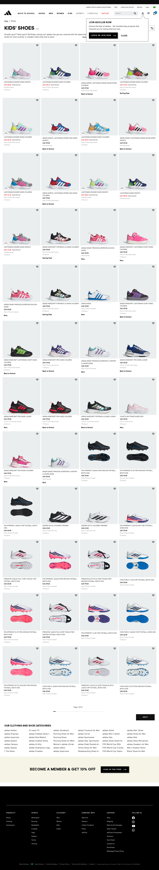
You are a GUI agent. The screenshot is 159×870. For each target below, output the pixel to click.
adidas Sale (107, 737)
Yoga (33, 832)
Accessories (10, 825)
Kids (6, 21)
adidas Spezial (10, 748)
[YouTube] (133, 826)
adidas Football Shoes (38, 741)
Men (58, 818)
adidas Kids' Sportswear (88, 741)
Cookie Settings (51, 864)
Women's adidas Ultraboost (64, 744)
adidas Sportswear (86, 737)
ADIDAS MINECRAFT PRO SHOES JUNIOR (133, 360)
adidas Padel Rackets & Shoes (89, 744)
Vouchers (110, 836)
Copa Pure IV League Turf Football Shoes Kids (138, 632)
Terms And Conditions (79, 864)
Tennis (33, 840)
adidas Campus (11, 744)
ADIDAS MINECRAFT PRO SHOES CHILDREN (57, 360)
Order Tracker (111, 829)
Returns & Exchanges (114, 825)
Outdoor (34, 836)
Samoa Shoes (86, 303)
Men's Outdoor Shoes (136, 748)
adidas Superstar (11, 737)
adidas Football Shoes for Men (40, 734)
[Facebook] (133, 818)
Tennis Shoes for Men (87, 748)
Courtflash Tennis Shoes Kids (131, 416)
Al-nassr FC (34, 731)
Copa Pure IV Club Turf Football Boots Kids (137, 580)
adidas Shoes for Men (136, 734)
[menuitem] (26, 13)
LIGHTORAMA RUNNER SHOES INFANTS (17, 82)
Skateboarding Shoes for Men (89, 751)
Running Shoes (60, 737)
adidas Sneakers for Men (138, 744)
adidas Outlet (108, 731)
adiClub (84, 832)
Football (34, 829)
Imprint (92, 864)
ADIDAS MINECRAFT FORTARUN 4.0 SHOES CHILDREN (60, 247)
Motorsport (35, 818)
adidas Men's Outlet (111, 734)
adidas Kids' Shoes (135, 731)
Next (145, 717)
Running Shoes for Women (64, 741)
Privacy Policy (64, 864)
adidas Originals (11, 734)
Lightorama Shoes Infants (130, 193)
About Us (85, 818)
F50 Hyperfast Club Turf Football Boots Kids (99, 633)
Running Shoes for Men (63, 734)
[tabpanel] (79, 384)
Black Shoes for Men (136, 751)
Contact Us (110, 844)
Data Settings (24, 864)
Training (34, 844)
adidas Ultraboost (61, 731)
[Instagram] (133, 822)
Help (108, 818)
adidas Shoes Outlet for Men (113, 741)
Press (84, 829)
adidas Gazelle (10, 741)
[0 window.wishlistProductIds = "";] (148, 13)
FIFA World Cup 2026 (111, 744)
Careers (84, 821)
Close (124, 35)
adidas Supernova (61, 751)
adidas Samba (10, 731)
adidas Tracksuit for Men (89, 731)
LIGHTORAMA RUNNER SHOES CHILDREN (56, 82)
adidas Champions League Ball (40, 748)
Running (34, 821)
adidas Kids (132, 737)
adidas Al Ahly (35, 744)
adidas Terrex (84, 734)
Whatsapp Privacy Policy (115, 851)
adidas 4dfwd (59, 748)
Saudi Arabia (39, 864)
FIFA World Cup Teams (112, 751)
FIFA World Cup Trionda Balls (113, 748)
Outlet (59, 829)
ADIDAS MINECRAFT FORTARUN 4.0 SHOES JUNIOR (98, 416)
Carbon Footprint (88, 825)
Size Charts (111, 840)
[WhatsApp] (133, 830)
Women (59, 821)
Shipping (110, 821)
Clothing (9, 821)
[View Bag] (154, 14)
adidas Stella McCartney (137, 741)
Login (147, 7)
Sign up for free (112, 769)
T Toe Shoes (9, 751)
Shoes (13, 21)
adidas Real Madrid (37, 737)
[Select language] (154, 7)
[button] (26, 13)
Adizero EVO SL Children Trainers (55, 525)
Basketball (35, 825)
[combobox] (126, 13)
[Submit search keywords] (135, 13)
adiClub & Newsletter (114, 832)
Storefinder (111, 847)
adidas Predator (36, 751)
